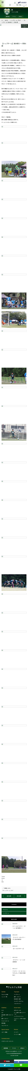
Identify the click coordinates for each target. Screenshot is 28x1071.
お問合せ (20, 16)
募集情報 (7, 16)
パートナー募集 (17, 1034)
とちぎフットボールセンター (8, 1041)
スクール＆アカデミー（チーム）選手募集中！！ (19, 927)
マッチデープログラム (18, 1001)
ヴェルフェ (5, 909)
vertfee (9, 888)
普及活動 (3, 1023)
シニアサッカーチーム (18, 1016)
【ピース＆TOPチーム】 (18, 948)
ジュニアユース (5, 1025)
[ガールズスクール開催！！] (8, 896)
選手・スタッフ (17, 996)
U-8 (2, 1012)
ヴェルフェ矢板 (15, 12)
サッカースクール (5, 1021)
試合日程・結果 (17, 999)
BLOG (6, 20)
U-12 (3, 1010)
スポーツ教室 (4, 1032)
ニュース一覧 (4, 996)
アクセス (14, 16)
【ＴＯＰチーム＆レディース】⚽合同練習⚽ (18, 938)
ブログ (24, 26)
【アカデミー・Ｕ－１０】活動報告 (19, 961)
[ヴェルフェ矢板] (14, 987)
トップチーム (24, 25)
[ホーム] (2, 20)
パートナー (16, 1032)
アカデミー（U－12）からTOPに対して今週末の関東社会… (19, 973)
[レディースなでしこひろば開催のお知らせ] (20, 896)
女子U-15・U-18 (17, 1010)
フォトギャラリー (17, 1003)
